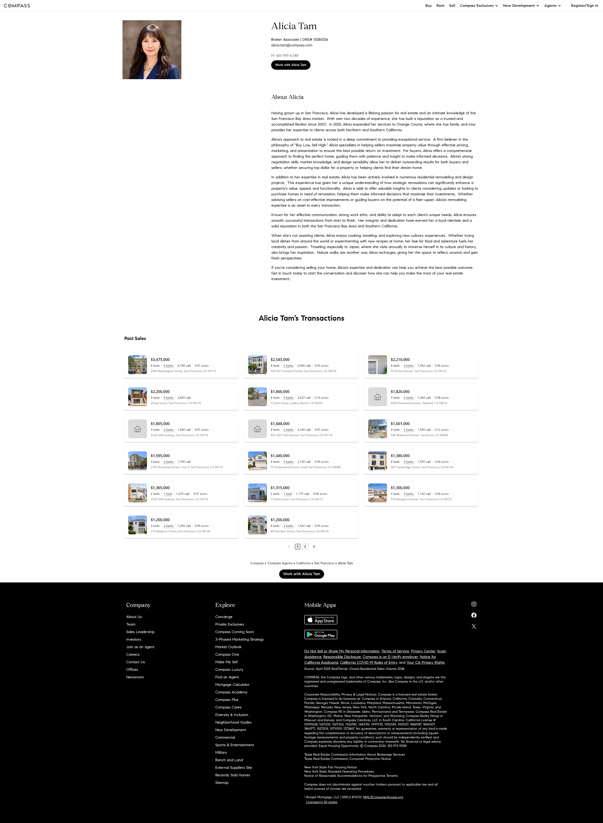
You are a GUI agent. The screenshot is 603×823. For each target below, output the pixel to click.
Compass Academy (231, 692)
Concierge (223, 616)
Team (130, 624)
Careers (132, 654)
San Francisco (324, 563)
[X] (474, 625)
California (303, 563)
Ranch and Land (229, 760)
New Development (230, 730)
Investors (133, 639)
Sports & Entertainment (234, 745)
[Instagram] (474, 603)
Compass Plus (226, 699)
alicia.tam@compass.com (291, 45)
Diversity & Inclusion (231, 714)
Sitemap (221, 782)
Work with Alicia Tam (290, 65)
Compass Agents (280, 563)
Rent (440, 5)
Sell (452, 5)
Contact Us (135, 662)
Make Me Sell (226, 662)
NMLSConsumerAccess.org (383, 797)
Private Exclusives (229, 624)
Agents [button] (550, 5)
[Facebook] (474, 614)
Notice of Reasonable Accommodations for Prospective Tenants (351, 776)
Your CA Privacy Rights (426, 662)
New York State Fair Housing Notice (330, 767)
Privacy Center (423, 651)
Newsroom (135, 677)
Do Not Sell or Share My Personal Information (341, 651)
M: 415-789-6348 (284, 55)
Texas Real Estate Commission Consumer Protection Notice (347, 759)
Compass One (227, 654)
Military (221, 752)
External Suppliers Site (233, 767)
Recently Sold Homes (232, 775)
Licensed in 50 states (321, 802)
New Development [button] (519, 5)
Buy (428, 5)
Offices (132, 669)
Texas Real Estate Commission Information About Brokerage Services (354, 755)
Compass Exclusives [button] (477, 5)
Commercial (225, 737)
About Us (134, 616)
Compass (257, 563)
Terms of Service (395, 651)
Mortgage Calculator (232, 684)
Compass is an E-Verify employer (390, 657)
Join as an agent (140, 647)
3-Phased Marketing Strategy (239, 639)
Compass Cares (228, 707)
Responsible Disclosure (342, 657)
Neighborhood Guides (233, 722)
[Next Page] (314, 546)
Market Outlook (228, 647)
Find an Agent (227, 677)
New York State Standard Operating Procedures (339, 772)
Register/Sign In (584, 5)
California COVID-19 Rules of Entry (368, 662)
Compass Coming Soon (234, 632)
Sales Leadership (140, 632)
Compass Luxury (229, 669)
